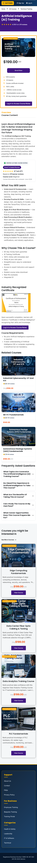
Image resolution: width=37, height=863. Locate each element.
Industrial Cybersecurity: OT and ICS (18, 379)
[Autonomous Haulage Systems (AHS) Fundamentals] (18, 436)
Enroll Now (18, 70)
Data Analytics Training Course (18, 681)
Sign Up (21, 3)
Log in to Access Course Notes (15, 327)
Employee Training (11, 807)
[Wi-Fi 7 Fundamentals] (18, 402)
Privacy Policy (9, 795)
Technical (7, 843)
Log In (30, 3)
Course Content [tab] (9, 115)
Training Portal (9, 816)
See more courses (7, 540)
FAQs (6, 790)
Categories (10, 822)
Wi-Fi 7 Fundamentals (13, 414)
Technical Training (26, 9)
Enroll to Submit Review (12, 167)
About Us (7, 781)
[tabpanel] (18, 322)
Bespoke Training (10, 812)
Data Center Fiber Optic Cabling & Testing (19, 627)
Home (3, 9)
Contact (7, 786)
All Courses (12, 9)
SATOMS (9, 3)
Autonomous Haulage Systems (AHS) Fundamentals (17, 450)
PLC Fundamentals (18, 733)
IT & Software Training (10, 38)
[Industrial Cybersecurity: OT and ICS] (18, 365)
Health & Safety (9, 829)
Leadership (8, 834)
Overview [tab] (6, 112)
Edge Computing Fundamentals (18, 572)
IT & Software (9, 838)
